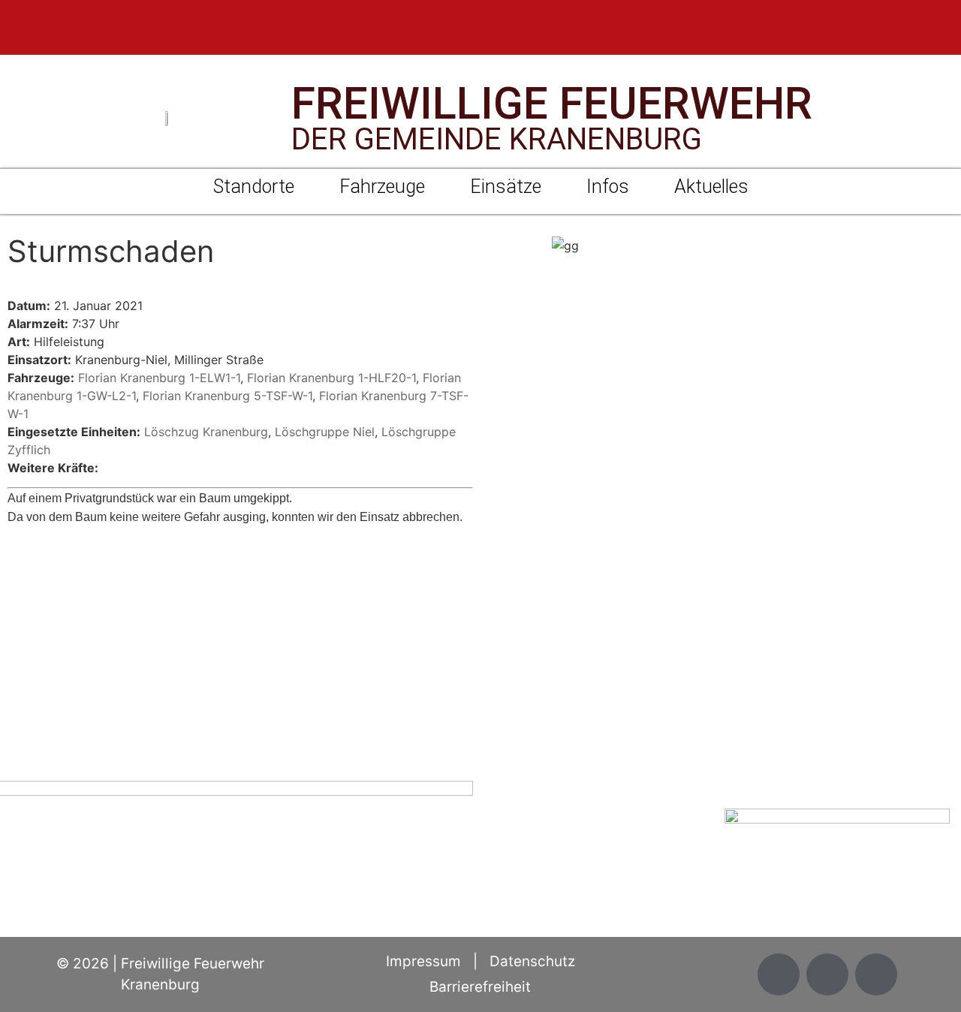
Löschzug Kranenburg (206, 431)
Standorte (253, 186)
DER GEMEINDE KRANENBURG (496, 139)
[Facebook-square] (861, 35)
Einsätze (505, 186)
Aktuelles (711, 186)
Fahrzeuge (382, 186)
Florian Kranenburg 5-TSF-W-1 (227, 395)
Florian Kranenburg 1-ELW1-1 (159, 377)
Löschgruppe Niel (325, 431)
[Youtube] (941, 35)
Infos (607, 186)
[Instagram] (901, 35)
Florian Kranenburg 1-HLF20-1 (331, 377)
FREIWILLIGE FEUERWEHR (551, 103)
